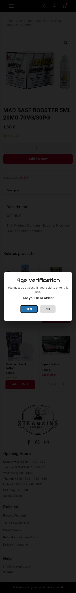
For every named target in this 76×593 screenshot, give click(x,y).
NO (48, 309)
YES (29, 309)
